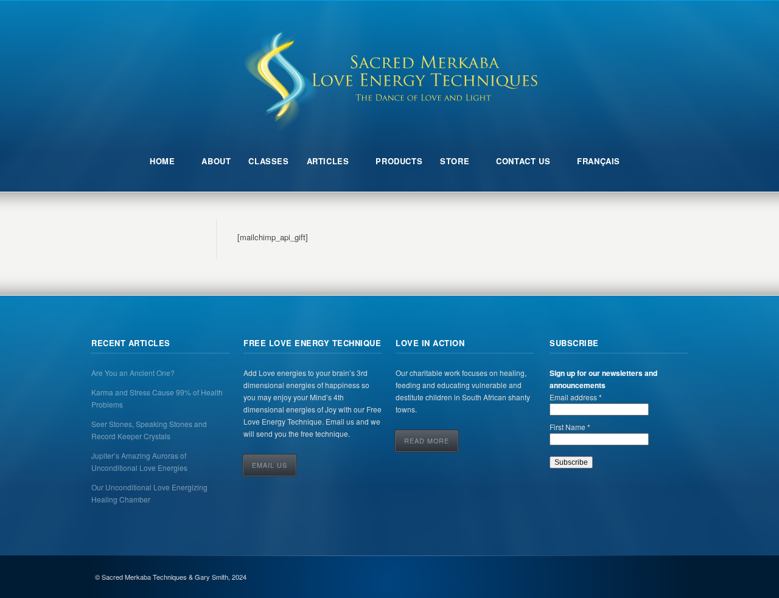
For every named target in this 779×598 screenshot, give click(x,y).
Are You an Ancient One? (133, 372)
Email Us (269, 465)
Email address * (576, 397)
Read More (426, 440)
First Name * (570, 427)
